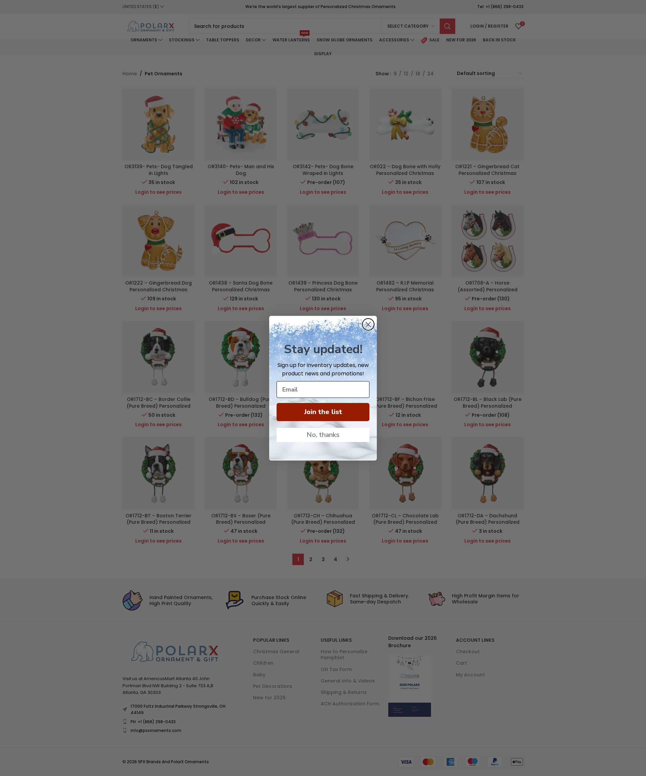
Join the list (323, 411)
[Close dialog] (368, 324)
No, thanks (323, 434)
